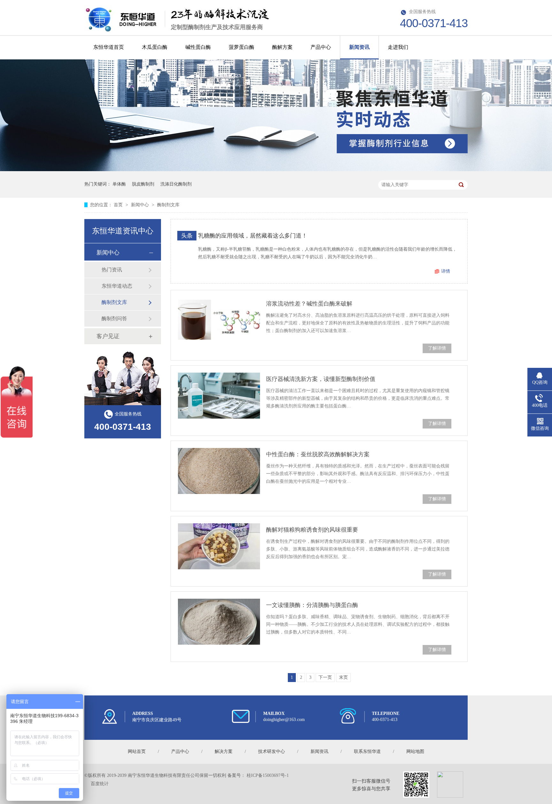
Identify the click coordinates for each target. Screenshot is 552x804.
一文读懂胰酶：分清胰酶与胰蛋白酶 (312, 605)
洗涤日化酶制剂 (176, 184)
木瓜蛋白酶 (154, 47)
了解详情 (437, 348)
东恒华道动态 (117, 286)
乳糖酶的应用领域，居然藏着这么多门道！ (252, 235)
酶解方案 (282, 47)
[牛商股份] (89, 783)
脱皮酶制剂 (143, 184)
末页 (343, 677)
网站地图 (415, 751)
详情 (445, 271)
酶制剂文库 (168, 204)
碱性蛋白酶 (198, 47)
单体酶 (119, 184)
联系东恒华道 (367, 751)
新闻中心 (140, 204)
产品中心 (320, 47)
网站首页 (137, 751)
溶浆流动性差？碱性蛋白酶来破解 (309, 303)
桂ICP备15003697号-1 (268, 775)
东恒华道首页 (108, 47)
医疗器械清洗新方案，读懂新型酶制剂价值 (320, 379)
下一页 (325, 677)
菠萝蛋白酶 (241, 47)
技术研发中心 (271, 751)
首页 (119, 204)
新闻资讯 (359, 47)
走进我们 (398, 47)
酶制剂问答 (114, 318)
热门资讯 (112, 269)
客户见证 (107, 336)
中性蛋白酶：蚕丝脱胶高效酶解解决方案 (318, 454)
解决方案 (224, 751)
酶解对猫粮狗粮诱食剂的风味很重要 (312, 530)
